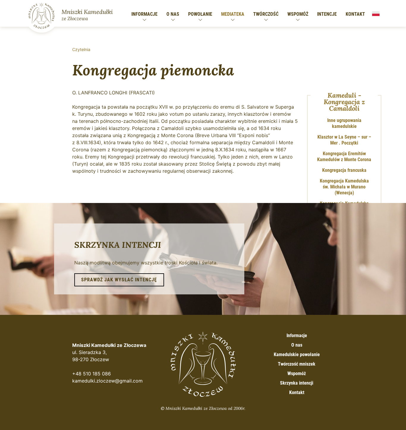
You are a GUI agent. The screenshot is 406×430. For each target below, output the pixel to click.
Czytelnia (81, 49)
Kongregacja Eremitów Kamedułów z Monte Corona (344, 156)
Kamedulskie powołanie (297, 354)
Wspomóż (297, 14)
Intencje (327, 14)
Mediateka (232, 14)
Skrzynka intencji (296, 383)
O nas (172, 14)
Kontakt (355, 14)
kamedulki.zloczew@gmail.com (107, 381)
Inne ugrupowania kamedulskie (344, 123)
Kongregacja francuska (344, 170)
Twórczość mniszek (296, 364)
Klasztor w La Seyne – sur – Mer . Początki (344, 140)
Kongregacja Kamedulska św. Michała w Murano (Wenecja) (344, 187)
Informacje (144, 14)
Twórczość (265, 14)
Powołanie (200, 14)
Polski (375, 14)
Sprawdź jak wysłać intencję (119, 280)
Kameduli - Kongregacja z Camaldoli (344, 102)
